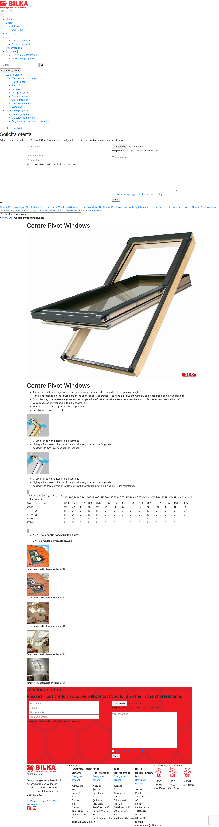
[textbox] (6, 11)
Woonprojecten (14, 74)
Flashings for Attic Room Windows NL (51, 207)
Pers (8, 37)
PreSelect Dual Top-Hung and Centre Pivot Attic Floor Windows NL (65, 210)
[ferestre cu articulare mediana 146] (38, 556)
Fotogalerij (12, 51)
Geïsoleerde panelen (23, 117)
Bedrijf (9, 22)
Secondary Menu (10, 70)
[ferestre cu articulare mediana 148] (38, 612)
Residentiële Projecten (24, 54)
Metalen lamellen (21, 103)
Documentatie (14, 47)
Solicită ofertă (14, 128)
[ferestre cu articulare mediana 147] (38, 584)
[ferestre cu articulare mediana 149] (38, 641)
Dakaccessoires (21, 96)
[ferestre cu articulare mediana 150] (38, 669)
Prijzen (16, 26)
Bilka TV (10, 33)
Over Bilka (17, 29)
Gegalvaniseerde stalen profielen (30, 121)
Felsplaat (17, 88)
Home (9, 19)
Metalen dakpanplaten (24, 78)
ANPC (30, 800)
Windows (17, 106)
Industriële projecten (23, 58)
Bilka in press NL (21, 44)
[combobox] (6, 11)
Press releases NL (22, 40)
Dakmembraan (20, 99)
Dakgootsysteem (21, 92)
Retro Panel (18, 81)
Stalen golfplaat (21, 114)
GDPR (39, 800)
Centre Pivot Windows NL (15, 207)
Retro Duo (17, 85)
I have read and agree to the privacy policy (138, 194)
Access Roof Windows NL (88, 207)
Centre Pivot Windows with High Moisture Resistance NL (135, 207)
